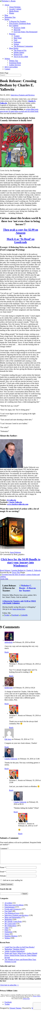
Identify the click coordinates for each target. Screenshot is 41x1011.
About (7, 5)
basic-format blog (18, 609)
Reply (7, 652)
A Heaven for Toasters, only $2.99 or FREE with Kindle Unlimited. (19, 602)
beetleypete (9, 688)
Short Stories (13, 48)
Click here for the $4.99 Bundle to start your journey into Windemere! (20, 562)
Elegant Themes (15, 1008)
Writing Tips (13, 61)
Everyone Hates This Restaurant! (25, 32)
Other (7, 928)
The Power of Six (20, 50)
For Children (13, 26)
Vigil (15, 40)
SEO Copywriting (11, 67)
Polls (6, 930)
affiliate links (26, 998)
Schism (16, 44)
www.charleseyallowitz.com (17, 504)
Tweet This (16, 572)
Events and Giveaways (13, 909)
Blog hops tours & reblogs (14, 905)
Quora (7, 934)
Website (3, 876)
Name (3, 867)
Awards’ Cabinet (15, 9)
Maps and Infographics (13, 917)
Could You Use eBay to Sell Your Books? (20, 947)
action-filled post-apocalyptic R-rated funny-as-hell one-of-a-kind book (19, 110)
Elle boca (8, 739)
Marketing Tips (10, 17)
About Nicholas (14, 7)
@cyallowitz (11, 500)
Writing (7, 59)
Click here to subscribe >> (9, 985)
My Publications (10, 926)
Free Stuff (8, 911)
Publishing (8, 932)
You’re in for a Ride (21, 57)
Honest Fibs (18, 54)
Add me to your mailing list (12, 880)
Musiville (17, 30)
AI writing (8, 903)
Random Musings (11, 936)
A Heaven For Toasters (17, 21)
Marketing (8, 919)
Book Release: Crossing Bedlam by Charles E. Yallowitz (20, 570)
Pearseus (12, 34)
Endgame (17, 42)
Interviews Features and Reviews (23, 95)
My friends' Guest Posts (13, 921)
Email (3, 872)
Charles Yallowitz (15, 502)
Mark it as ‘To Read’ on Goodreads (20, 241)
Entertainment (10, 907)
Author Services (15, 65)
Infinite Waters (19, 52)
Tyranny (17, 36)
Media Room (14, 11)
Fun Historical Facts (12, 913)
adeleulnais (9, 642)
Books (7, 19)
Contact (7, 69)
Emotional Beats (15, 63)
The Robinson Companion (23, 46)
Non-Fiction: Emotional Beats (20, 23)
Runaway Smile (19, 28)
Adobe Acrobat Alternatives (15, 951)
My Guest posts (10, 924)
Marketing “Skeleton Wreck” (15, 949)
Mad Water (18, 38)
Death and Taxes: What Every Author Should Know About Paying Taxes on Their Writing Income (21, 955)
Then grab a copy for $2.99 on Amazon (20, 231)
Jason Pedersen (15, 552)
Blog (6, 15)
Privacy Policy (37, 996)
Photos (11, 13)
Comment (4, 848)
